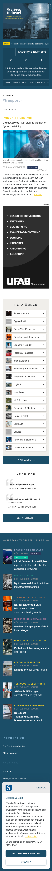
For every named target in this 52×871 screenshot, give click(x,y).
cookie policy (31, 836)
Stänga (41, 788)
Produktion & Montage (28, 550)
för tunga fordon (30, 669)
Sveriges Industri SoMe (14, 778)
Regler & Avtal (24, 576)
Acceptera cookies (26, 853)
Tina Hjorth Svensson (24, 488)
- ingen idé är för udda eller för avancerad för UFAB (31, 565)
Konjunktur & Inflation (29, 706)
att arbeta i (28, 717)
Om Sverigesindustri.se (14, 746)
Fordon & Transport (18, 118)
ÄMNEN (16, 83)
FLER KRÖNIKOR (24, 518)
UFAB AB (24, 553)
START (8, 83)
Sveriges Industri (29, 579)
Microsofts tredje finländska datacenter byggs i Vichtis (25, 44)
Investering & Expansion (30, 619)
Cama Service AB (16, 167)
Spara (40, 170)
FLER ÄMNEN (24, 460)
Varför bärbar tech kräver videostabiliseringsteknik (28, 608)
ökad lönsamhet (24, 501)
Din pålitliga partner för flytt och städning (24, 124)
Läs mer (38, 194)
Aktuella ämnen (10, 753)
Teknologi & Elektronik (29, 597)
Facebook (8, 771)
